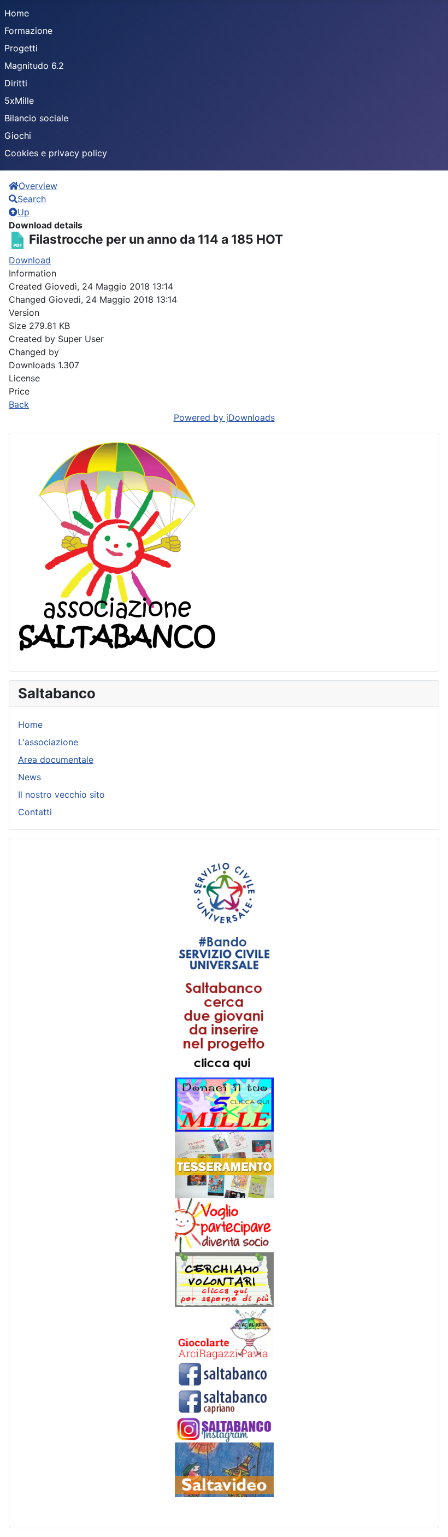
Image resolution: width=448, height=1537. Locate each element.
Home (16, 13)
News (29, 777)
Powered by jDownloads (224, 417)
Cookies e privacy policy (55, 153)
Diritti (15, 83)
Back (19, 404)
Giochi (17, 135)
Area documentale (55, 759)
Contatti (35, 811)
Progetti (21, 48)
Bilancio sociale (36, 118)
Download (30, 260)
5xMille (19, 100)
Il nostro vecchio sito (61, 794)
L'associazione (48, 742)
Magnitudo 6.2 (34, 65)
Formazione (28, 30)
